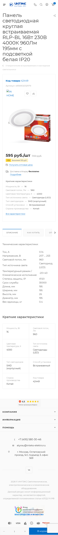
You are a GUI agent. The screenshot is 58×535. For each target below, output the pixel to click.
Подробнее (15, 174)
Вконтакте (29, 470)
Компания (9, 412)
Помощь (8, 427)
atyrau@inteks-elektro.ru (31, 445)
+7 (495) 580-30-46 (29, 439)
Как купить (33, 233)
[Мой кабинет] (46, 4)
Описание (12, 233)
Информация (11, 419)
